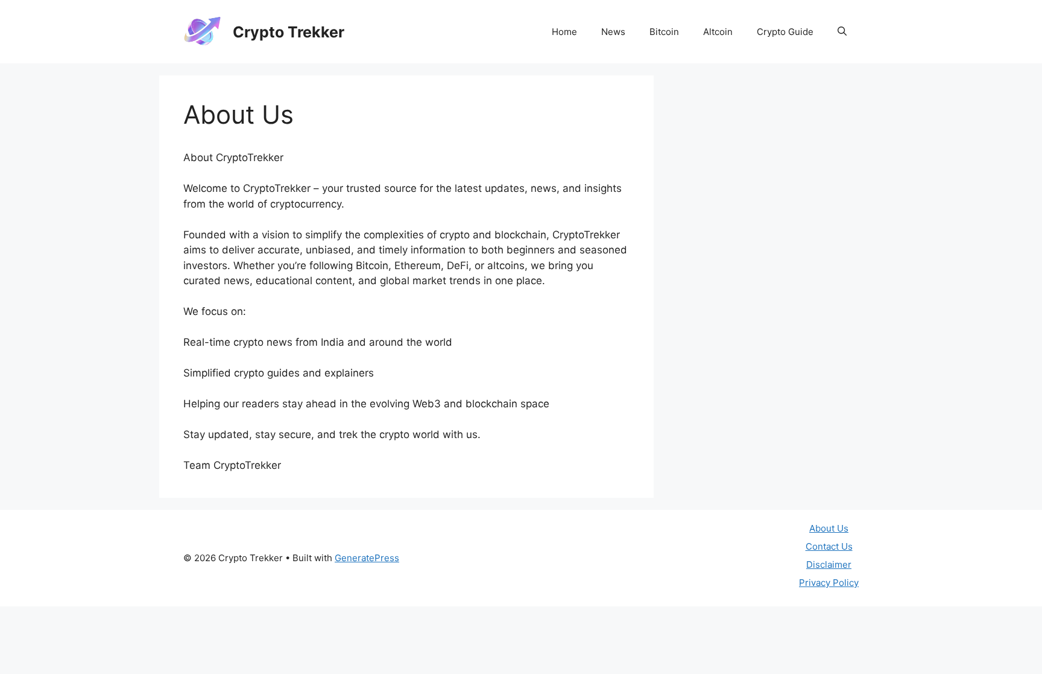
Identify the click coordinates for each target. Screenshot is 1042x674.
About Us (828, 528)
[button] (842, 32)
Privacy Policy (829, 582)
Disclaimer (828, 564)
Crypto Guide (785, 31)
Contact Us (829, 546)
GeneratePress (367, 558)
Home (564, 31)
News (613, 31)
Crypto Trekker (288, 32)
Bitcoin (664, 31)
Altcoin (718, 31)
